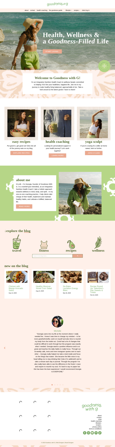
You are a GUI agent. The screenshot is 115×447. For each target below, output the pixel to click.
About (26, 10)
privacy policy (97, 427)
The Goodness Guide (55, 10)
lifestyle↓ (99, 423)
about (100, 415)
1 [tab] (52, 385)
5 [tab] (63, 385)
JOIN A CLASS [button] (94, 153)
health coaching (96, 421)
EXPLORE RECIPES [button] (21, 153)
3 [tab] (57, 385)
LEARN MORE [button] (57, 155)
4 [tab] (60, 385)
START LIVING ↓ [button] (52, 51)
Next (110, 348)
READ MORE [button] (24, 206)
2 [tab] (55, 385)
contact (99, 417)
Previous (4, 348)
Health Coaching (42, 10)
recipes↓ (99, 425)
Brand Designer (69, 442)
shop (100, 419)
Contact (32, 10)
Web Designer (60, 442)
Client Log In (85, 10)
